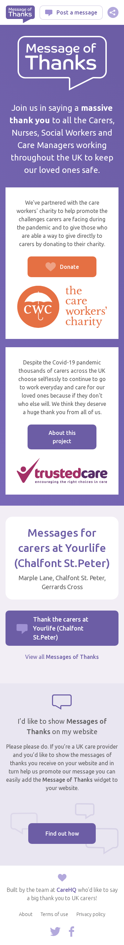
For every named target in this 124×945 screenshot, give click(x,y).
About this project (62, 437)
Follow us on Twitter (55, 931)
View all (62, 657)
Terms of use (54, 914)
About (25, 914)
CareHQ (66, 890)
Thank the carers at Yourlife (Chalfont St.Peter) (60, 628)
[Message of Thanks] (62, 63)
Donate (53, 270)
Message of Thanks (20, 14)
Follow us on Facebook (71, 931)
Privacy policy (90, 914)
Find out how (62, 833)
